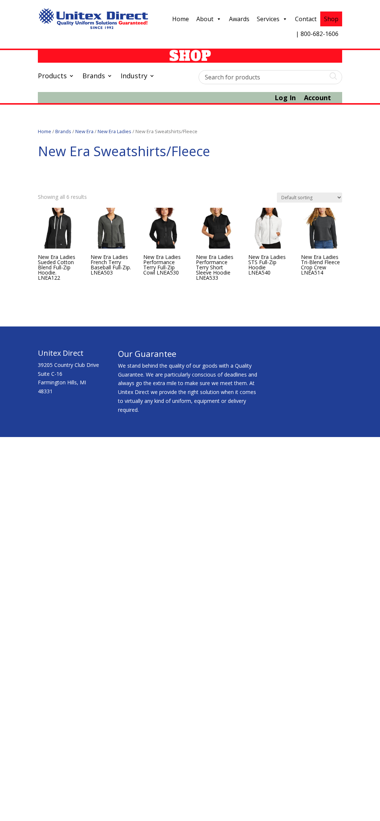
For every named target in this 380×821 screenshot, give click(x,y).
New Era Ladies (114, 131)
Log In (285, 98)
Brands (93, 76)
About (204, 19)
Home (180, 19)
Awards (239, 19)
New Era (84, 131)
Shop (331, 19)
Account (317, 98)
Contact (306, 19)
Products (52, 76)
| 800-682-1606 (317, 34)
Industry (134, 76)
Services (268, 19)
